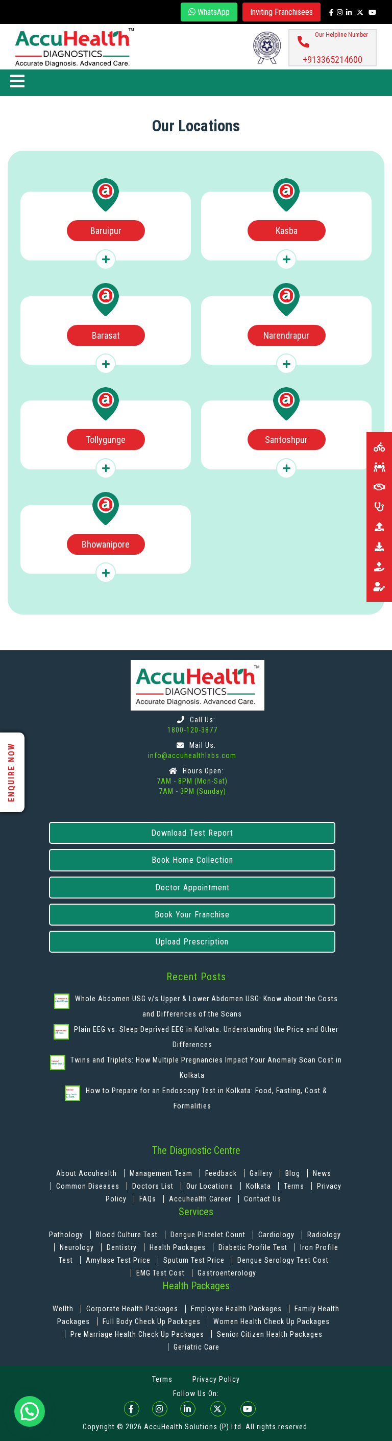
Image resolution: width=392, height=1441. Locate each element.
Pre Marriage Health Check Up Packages (138, 1334)
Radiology (324, 1235)
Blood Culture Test (128, 1235)
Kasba (287, 230)
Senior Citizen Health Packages (270, 1334)
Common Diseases (88, 1186)
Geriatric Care (196, 1347)
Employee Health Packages (237, 1309)
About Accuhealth (86, 1173)
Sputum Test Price (194, 1260)
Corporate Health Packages (132, 1309)
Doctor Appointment (192, 887)
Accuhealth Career (200, 1199)
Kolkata (258, 1186)
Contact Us (262, 1199)
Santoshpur (286, 439)
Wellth (63, 1309)
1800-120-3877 (192, 730)
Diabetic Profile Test (252, 1247)
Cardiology (277, 1235)
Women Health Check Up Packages (271, 1321)
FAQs (147, 1199)
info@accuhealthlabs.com (192, 755)
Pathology (67, 1235)
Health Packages (178, 1247)
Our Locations (210, 1186)
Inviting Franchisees (281, 12)
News (322, 1173)
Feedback (222, 1173)
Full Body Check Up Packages (153, 1321)
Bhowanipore (106, 544)
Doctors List (154, 1186)
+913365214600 (332, 59)
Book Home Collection (192, 860)
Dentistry (123, 1247)
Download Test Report (192, 833)
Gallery (262, 1173)
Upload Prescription (192, 942)
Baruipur (105, 230)
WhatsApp (212, 12)
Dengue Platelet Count (209, 1235)
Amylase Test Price (118, 1260)
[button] (29, 1411)
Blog (293, 1173)
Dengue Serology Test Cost (283, 1260)
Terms (294, 1186)
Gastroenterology (227, 1273)
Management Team (161, 1173)
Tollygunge (106, 439)
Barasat (106, 335)
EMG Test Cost (160, 1273)
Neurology (78, 1247)
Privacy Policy (216, 1379)
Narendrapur (286, 335)
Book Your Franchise (192, 914)
